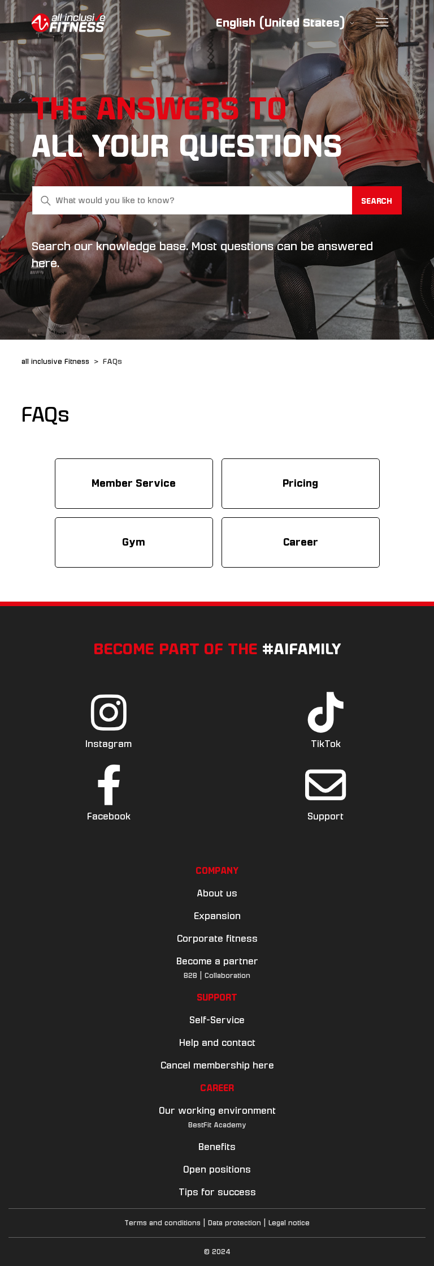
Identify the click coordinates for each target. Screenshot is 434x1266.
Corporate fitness (217, 938)
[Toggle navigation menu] (382, 23)
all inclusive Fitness (55, 362)
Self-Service (217, 1020)
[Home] (68, 22)
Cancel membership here (217, 1065)
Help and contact (217, 1042)
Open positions (217, 1169)
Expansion (217, 916)
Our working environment (217, 1110)
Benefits (217, 1146)
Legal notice (289, 1223)
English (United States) (282, 22)
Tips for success (217, 1192)
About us (217, 893)
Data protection (234, 1223)
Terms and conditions (162, 1223)
